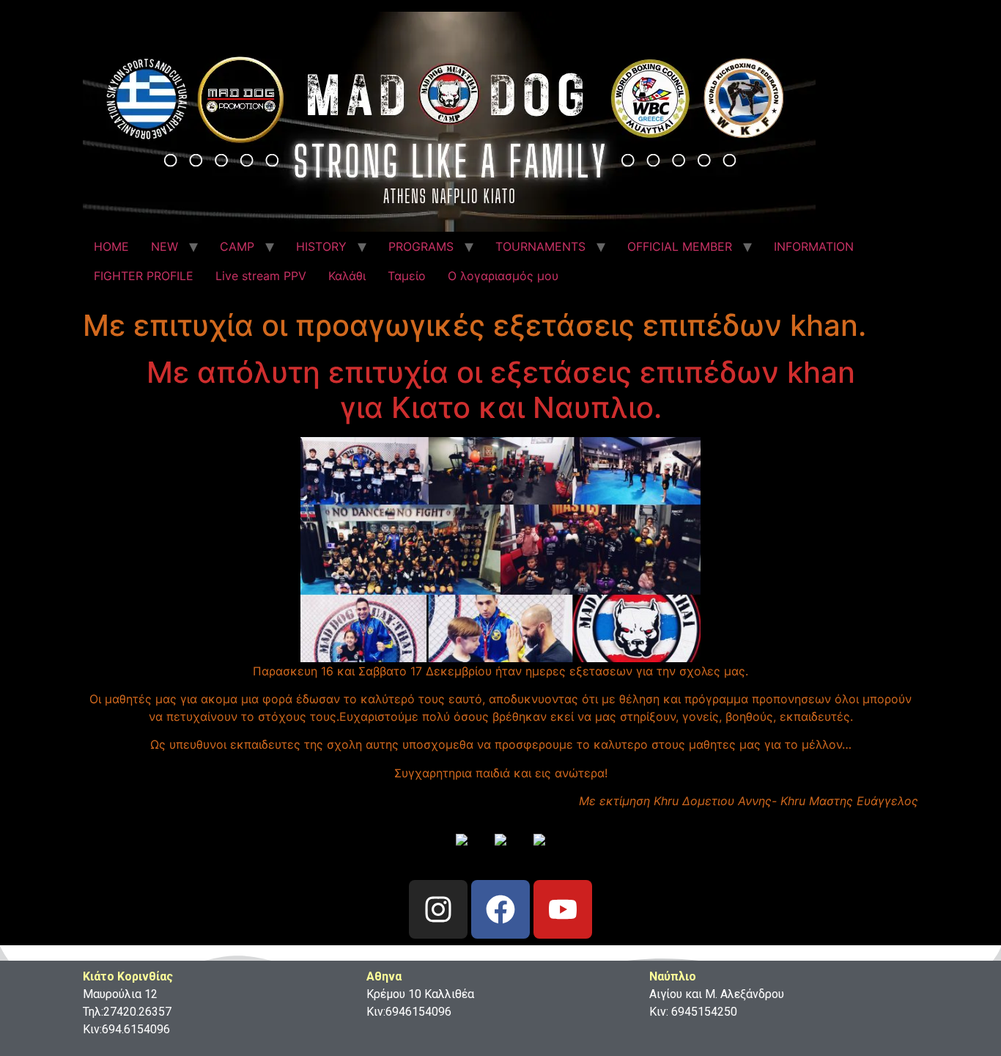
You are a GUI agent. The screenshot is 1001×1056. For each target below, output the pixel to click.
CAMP (237, 246)
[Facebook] (500, 909)
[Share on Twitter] (500, 851)
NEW (164, 246)
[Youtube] (562, 909)
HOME (111, 246)
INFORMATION (814, 246)
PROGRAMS (421, 246)
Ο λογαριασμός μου (503, 275)
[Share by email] (539, 851)
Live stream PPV (260, 275)
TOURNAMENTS (540, 246)
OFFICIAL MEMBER (679, 246)
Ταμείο (407, 275)
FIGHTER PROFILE (143, 275)
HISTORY (321, 246)
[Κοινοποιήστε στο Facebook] (461, 851)
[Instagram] (438, 909)
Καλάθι (347, 275)
